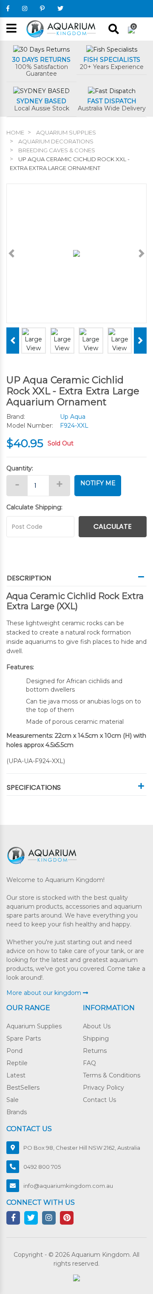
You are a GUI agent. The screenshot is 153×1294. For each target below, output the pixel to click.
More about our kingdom (44, 993)
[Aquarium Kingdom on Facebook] (7, 8)
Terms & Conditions (111, 1075)
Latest (16, 1075)
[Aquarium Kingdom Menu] (11, 29)
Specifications (34, 787)
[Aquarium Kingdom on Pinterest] (42, 8)
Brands (16, 1112)
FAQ (89, 1063)
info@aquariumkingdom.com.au (68, 1185)
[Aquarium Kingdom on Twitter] (60, 8)
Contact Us (99, 1100)
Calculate (113, 526)
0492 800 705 (42, 1166)
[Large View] (33, 339)
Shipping (96, 1038)
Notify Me (98, 483)
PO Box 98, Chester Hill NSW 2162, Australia (81, 1147)
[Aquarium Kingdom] (62, 28)
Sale (12, 1100)
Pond (14, 1051)
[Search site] (113, 29)
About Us (96, 1026)
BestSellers (23, 1087)
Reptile (17, 1063)
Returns (95, 1051)
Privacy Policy (103, 1087)
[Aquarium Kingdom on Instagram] (24, 8)
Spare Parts (23, 1038)
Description (29, 578)
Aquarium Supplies (34, 1026)
